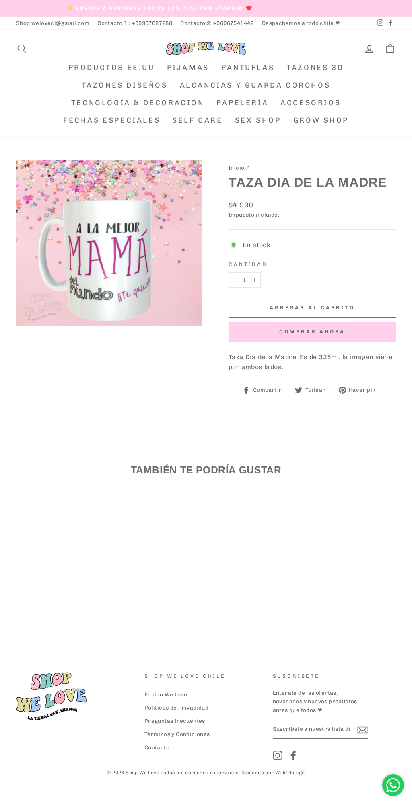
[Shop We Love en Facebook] (293, 755)
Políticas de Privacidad (176, 707)
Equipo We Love (165, 694)
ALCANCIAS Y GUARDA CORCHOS (255, 85)
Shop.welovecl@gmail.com (52, 23)
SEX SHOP (258, 120)
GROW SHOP (321, 120)
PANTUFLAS (247, 67)
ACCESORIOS (310, 102)
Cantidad (248, 264)
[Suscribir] (362, 729)
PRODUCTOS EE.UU (111, 67)
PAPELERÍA (242, 102)
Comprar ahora (312, 332)
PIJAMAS (188, 67)
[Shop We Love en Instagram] (277, 755)
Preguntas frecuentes (174, 721)
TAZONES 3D (315, 67)
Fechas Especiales (111, 120)
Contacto (156, 747)
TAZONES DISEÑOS (125, 85)
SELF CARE (197, 120)
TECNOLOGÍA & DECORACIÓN (137, 102)
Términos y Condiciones (177, 734)
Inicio (236, 167)
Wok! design (290, 772)
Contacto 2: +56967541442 (217, 23)
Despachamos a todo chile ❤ (301, 23)
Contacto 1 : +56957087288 (134, 23)
